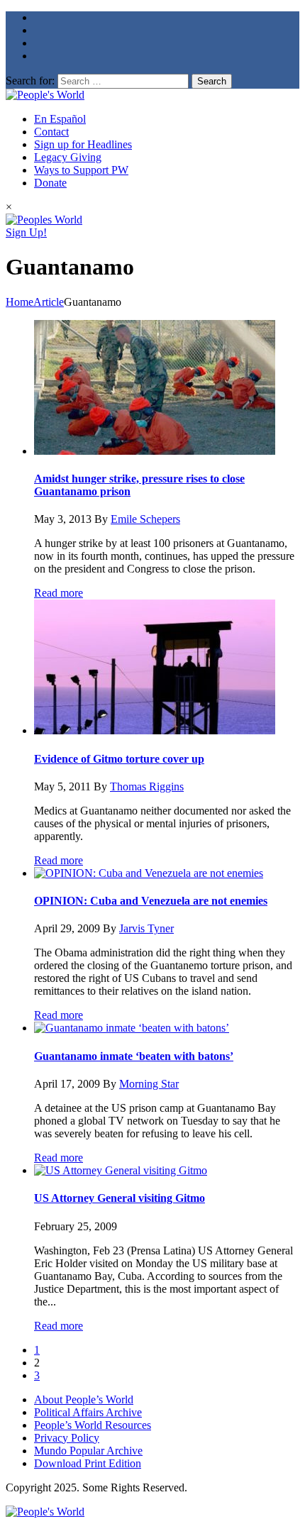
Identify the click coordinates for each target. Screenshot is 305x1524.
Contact (51, 132)
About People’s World (83, 1399)
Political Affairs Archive (88, 1412)
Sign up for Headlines (83, 144)
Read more (58, 593)
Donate (50, 183)
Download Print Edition (87, 1463)
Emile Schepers (145, 519)
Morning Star (149, 1084)
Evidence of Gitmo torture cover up (119, 759)
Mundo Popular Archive (88, 1451)
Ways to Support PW (81, 170)
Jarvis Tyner (146, 928)
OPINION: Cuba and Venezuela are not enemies (150, 901)
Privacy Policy (66, 1438)
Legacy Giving (67, 157)
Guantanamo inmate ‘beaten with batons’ (133, 1056)
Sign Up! (26, 232)
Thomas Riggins (147, 786)
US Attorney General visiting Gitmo (119, 1198)
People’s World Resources (92, 1425)
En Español (60, 119)
